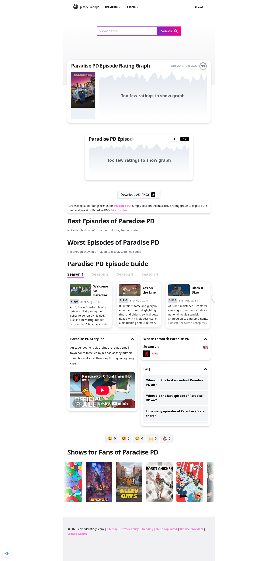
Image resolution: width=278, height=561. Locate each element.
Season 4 (150, 274)
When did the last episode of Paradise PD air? (174, 398)
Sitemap (112, 529)
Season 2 (100, 274)
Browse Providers (191, 529)
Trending (147, 529)
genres (131, 7)
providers (111, 7)
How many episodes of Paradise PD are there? (175, 413)
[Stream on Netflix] (147, 353)
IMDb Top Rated (166, 529)
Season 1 (75, 274)
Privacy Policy (130, 529)
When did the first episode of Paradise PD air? (174, 382)
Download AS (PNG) (135, 195)
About (198, 7)
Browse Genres (77, 533)
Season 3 (125, 274)
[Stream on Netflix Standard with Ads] (156, 353)
